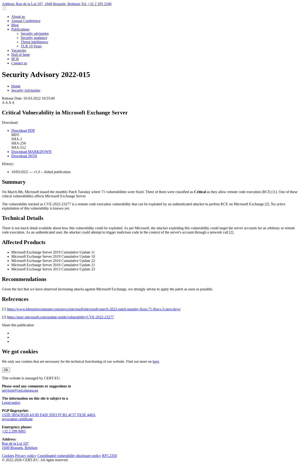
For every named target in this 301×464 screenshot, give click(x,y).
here (156, 361)
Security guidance (34, 38)
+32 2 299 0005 (14, 431)
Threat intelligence (34, 42)
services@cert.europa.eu (20, 390)
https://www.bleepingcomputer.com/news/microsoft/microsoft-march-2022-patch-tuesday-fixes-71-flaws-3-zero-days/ (94, 309)
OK (6, 370)
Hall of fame (20, 55)
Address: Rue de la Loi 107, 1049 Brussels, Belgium (41, 4)
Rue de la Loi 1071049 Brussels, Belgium (19, 445)
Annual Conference (25, 21)
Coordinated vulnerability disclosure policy (69, 456)
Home (15, 86)
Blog (15, 25)
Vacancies (18, 50)
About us (18, 17)
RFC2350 (109, 456)
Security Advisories (25, 90)
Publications (20, 29)
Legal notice (11, 403)
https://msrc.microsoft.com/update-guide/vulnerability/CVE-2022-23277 (60, 317)
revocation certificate (17, 419)
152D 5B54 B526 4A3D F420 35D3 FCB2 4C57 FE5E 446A (48, 415)
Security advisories (35, 33)
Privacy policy (25, 456)
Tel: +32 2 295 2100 (96, 4)
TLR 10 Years (31, 46)
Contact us (19, 63)
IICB (15, 59)
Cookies (8, 456)
